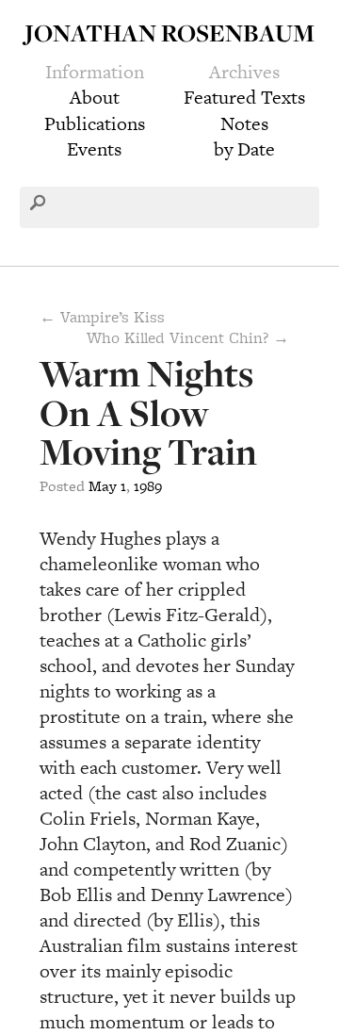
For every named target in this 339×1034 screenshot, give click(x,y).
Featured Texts (244, 97)
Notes (244, 123)
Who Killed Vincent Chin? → (188, 337)
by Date (244, 149)
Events (94, 149)
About (95, 97)
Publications (94, 123)
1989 (148, 486)
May (103, 486)
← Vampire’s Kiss (102, 316)
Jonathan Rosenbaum (169, 32)
